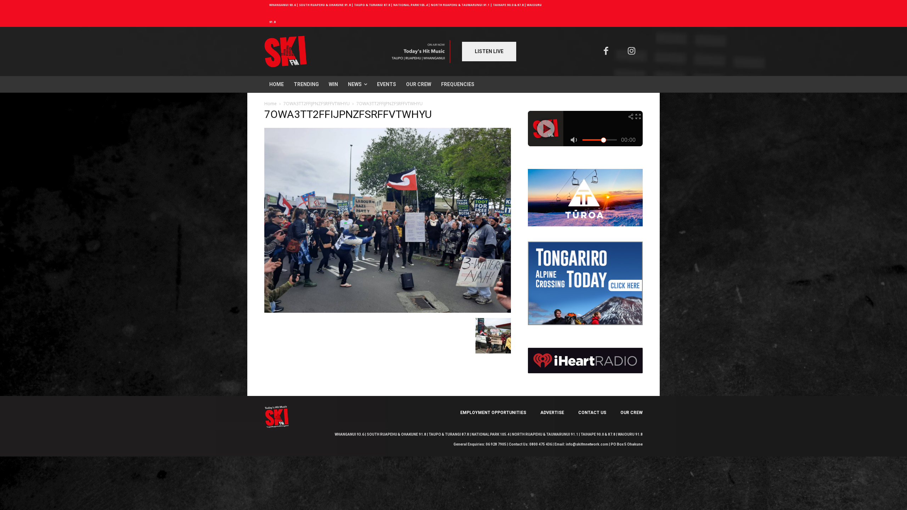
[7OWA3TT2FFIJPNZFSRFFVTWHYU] (387, 311)
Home (270, 104)
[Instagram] (632, 51)
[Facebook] (606, 51)
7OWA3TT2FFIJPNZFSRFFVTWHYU (316, 104)
